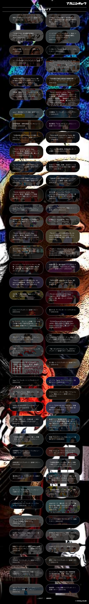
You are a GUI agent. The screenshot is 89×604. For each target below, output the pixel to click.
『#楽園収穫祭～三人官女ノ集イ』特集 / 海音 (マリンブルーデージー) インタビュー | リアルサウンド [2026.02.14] (62, 464)
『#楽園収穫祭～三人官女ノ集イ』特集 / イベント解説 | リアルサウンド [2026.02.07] (62, 492)
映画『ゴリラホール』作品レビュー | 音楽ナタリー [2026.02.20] (62, 438)
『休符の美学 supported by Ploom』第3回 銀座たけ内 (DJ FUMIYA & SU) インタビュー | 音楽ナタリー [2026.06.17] (26, 80)
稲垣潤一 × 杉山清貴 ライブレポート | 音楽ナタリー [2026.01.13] (62, 588)
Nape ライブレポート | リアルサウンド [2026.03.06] (26, 381)
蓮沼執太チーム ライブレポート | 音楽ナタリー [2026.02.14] (26, 477)
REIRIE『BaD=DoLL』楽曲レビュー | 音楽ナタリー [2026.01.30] (26, 534)
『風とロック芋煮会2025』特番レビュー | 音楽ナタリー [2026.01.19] (26, 573)
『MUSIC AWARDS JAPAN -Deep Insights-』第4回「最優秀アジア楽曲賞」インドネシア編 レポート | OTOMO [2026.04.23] (26, 236)
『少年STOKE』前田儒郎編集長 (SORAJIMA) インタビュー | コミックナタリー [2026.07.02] (26, 35)
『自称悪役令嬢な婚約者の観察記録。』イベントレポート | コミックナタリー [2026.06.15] (62, 80)
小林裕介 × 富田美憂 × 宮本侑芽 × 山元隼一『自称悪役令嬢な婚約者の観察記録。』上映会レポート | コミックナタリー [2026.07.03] (62, 21)
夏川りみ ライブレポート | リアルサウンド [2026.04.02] (62, 311)
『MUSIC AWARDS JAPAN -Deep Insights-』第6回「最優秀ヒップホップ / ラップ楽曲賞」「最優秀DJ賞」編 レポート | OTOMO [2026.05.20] (26, 152)
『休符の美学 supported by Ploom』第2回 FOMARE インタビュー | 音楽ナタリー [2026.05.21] (62, 137)
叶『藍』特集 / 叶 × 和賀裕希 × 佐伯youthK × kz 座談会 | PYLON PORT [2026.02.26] (26, 421)
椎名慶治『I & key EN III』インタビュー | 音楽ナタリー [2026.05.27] (62, 125)
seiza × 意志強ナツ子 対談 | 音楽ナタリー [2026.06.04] (26, 113)
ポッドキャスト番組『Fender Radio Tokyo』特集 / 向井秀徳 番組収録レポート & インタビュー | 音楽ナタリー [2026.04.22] (26, 252)
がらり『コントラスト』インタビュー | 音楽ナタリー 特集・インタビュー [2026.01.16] (26, 589)
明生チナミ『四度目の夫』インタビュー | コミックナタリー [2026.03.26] (26, 338)
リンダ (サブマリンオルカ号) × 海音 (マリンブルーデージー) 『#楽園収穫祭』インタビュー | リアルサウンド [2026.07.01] (62, 36)
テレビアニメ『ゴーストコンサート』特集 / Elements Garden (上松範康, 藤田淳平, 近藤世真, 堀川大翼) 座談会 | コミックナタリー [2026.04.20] (26, 267)
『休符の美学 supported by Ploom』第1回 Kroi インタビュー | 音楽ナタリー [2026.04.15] (62, 282)
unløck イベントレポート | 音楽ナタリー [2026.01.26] (62, 547)
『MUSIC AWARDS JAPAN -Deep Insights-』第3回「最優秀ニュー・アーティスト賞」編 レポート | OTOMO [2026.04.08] (62, 297)
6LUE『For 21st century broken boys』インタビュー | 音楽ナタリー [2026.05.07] (26, 209)
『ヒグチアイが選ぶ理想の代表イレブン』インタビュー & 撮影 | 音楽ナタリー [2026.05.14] (26, 167)
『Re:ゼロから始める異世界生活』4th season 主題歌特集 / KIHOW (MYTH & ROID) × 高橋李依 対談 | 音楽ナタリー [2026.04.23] (62, 236)
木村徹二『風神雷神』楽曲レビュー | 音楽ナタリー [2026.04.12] (26, 295)
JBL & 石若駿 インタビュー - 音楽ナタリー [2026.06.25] (26, 50)
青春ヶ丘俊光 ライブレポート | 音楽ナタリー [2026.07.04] (26, 19)
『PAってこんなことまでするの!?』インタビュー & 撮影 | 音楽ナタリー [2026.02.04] (26, 521)
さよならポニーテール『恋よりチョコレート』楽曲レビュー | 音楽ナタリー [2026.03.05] (62, 394)
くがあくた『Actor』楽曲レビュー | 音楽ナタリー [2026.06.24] (62, 50)
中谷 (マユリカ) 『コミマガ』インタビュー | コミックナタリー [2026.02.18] (62, 452)
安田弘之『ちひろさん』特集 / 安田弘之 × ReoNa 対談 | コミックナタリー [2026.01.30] (62, 535)
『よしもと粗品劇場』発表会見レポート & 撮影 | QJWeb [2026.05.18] (62, 150)
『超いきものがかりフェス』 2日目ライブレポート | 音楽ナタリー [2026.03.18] (62, 350)
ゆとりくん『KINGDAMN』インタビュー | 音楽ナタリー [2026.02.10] (26, 491)
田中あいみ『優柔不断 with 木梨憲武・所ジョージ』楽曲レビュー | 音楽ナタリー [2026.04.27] (26, 221)
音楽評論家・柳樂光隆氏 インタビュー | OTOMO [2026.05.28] (26, 125)
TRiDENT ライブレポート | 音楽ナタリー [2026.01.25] (26, 561)
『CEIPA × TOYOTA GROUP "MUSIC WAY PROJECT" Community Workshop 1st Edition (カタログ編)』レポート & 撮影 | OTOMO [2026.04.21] (62, 252)
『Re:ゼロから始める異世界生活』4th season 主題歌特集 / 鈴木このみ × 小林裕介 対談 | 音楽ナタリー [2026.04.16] (26, 282)
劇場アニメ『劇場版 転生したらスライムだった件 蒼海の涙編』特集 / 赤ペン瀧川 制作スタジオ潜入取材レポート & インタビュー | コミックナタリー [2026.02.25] (62, 423)
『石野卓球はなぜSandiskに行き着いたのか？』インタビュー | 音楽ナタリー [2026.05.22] (26, 137)
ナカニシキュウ (76, 3)
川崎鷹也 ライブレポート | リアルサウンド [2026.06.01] (62, 113)
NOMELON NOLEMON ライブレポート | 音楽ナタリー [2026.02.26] (25, 406)
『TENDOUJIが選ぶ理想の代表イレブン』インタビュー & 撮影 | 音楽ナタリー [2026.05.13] (26, 180)
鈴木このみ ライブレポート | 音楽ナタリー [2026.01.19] (62, 561)
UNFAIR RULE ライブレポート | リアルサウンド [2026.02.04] (26, 504)
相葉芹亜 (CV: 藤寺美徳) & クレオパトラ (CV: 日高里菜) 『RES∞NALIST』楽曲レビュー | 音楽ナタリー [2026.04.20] (62, 266)
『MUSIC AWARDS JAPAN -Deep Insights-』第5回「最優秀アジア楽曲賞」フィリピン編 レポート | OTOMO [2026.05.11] (25, 195)
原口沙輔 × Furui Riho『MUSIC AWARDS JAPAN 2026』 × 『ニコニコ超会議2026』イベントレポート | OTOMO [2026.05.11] (62, 195)
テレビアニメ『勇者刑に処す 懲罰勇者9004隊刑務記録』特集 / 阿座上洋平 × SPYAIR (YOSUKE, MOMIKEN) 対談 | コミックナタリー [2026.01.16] (62, 575)
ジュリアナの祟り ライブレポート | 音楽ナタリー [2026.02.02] (62, 520)
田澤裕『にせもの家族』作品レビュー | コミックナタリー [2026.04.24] (62, 220)
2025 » (49, 598)
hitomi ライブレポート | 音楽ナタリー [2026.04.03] (25, 311)
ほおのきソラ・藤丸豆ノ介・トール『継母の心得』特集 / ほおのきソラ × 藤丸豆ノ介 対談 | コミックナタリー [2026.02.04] (62, 506)
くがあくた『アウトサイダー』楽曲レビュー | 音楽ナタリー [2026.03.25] (62, 338)
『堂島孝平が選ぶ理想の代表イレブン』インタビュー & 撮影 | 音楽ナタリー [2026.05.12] (62, 180)
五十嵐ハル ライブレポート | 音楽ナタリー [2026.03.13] (62, 363)
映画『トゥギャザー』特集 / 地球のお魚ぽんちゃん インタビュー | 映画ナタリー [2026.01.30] (26, 548)
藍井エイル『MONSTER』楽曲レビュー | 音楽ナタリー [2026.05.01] (62, 209)
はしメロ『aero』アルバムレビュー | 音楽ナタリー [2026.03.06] (62, 381)
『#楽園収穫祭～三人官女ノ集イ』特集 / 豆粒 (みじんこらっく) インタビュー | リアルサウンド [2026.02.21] (26, 439)
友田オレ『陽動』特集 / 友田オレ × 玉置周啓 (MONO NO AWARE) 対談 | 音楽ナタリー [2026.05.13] (62, 167)
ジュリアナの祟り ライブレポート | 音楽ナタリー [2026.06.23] (26, 62)
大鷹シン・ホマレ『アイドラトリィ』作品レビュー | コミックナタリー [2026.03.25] (26, 351)
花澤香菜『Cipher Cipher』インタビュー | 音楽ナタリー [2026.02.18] (26, 452)
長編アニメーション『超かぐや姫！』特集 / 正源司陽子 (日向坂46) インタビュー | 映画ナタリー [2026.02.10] (62, 478)
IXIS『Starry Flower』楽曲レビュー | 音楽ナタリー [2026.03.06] (26, 393)
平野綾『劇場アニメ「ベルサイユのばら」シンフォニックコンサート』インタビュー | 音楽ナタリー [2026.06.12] (26, 94)
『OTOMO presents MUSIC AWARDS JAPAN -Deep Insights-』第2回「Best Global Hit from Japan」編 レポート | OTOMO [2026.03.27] (61, 324)
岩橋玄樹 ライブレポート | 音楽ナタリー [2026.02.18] (26, 463)
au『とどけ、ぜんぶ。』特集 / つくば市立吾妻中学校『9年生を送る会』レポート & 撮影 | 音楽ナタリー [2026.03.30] (26, 323)
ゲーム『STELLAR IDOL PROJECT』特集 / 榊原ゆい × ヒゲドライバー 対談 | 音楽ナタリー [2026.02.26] (62, 407)
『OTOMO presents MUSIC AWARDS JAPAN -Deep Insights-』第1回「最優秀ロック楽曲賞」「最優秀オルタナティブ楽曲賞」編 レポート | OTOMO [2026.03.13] (26, 366)
